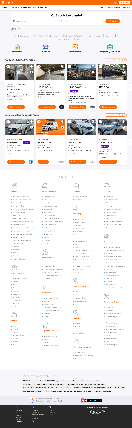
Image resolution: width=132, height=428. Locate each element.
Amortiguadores (49, 212)
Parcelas (16, 250)
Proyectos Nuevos (19, 259)
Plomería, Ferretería (112, 275)
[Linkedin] (100, 411)
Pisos (14, 285)
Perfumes (16, 339)
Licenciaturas (48, 304)
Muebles (16, 291)
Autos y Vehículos (49, 191)
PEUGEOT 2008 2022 (63, 388)
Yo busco (47, 278)
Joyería (15, 329)
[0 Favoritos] (8, 66)
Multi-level (109, 310)
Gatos (108, 203)
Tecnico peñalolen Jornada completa (86, 381)
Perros (108, 218)
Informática (79, 232)
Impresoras (79, 238)
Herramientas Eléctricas (114, 257)
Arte (76, 292)
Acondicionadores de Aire (84, 263)
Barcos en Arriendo (50, 266)
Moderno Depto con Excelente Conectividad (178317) (92, 388)
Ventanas (16, 303)
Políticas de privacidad (38, 414)
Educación (46, 292)
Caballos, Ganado (112, 200)
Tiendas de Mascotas (113, 209)
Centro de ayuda (125, 7)
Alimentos (109, 197)
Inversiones (110, 307)
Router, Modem (80, 253)
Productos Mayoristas (113, 314)
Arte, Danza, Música (51, 298)
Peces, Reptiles (111, 215)
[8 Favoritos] (39, 121)
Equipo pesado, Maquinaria (53, 222)
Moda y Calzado (18, 335)
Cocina (15, 282)
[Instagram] (93, 411)
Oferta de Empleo (81, 197)
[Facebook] (90, 411)
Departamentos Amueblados (23, 234)
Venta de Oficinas (19, 206)
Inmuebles (5, 7)
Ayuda (18, 413)
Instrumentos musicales (83, 295)
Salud (107, 342)
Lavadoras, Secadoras (82, 266)
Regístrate (19, 421)
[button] (31, 72)
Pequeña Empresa (112, 317)
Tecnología (77, 214)
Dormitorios (17, 294)
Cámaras (78, 225)
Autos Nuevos (49, 203)
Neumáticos (48, 234)
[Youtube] (103, 411)
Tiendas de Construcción (114, 288)
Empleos (76, 191)
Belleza (14, 320)
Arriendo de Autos (50, 206)
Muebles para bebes (51, 345)
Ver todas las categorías (52, 411)
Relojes (15, 342)
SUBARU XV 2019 (119, 388)
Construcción (110, 242)
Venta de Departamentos (22, 200)
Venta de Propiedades (21, 197)
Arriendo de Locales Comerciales (24, 228)
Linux (76, 244)
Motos (46, 200)
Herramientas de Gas (113, 263)
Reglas (34, 421)
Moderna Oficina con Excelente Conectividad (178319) (86, 384)
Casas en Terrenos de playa (22, 240)
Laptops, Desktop (81, 241)
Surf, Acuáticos (80, 333)
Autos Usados (49, 197)
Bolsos (15, 326)
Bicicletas (78, 324)
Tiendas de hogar (19, 300)
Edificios (16, 247)
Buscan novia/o (111, 212)
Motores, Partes (49, 231)
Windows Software (81, 260)
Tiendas (51, 414)
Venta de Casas (18, 203)
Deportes (77, 318)
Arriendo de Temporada (21, 231)
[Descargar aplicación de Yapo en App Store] (89, 400)
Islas (14, 253)
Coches (46, 339)
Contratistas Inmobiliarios (115, 250)
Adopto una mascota (113, 225)
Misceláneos (110, 253)
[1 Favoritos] (69, 66)
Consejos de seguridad (113, 7)
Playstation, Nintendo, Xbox (84, 250)
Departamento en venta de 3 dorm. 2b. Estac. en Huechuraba (44, 384)
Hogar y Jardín (17, 273)
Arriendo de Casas (19, 218)
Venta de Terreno (19, 212)
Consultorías (110, 326)
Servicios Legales (112, 345)
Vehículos (15, 7)
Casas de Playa (18, 237)
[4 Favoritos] (8, 121)
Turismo (108, 348)
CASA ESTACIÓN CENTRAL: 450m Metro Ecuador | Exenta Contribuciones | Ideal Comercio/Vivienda (57, 391)
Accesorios (48, 209)
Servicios (109, 278)
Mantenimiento (111, 285)
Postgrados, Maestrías (52, 310)
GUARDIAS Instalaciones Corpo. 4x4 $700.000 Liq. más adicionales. (46, 381)
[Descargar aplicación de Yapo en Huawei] (82, 400)
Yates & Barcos (48, 257)
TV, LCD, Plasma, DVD (82, 257)
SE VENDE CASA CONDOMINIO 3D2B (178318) (38, 388)
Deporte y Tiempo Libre (83, 327)
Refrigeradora (79, 269)
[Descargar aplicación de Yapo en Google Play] (98, 400)
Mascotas (108, 191)
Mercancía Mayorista (82, 347)
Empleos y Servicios (28, 7)
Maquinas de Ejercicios (83, 330)
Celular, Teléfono (80, 229)
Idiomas (46, 301)
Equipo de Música (50, 225)
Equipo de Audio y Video (83, 235)
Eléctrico (109, 269)
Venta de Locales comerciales (23, 209)
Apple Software (80, 222)
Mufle (46, 228)
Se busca (16, 297)
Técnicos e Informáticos (52, 307)
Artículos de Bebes (19, 278)
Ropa (14, 345)
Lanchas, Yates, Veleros (52, 272)
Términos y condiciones (35, 411)
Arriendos (16, 215)
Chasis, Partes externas (52, 218)
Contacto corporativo (19, 418)
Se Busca (47, 240)
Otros (15, 307)
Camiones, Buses (49, 215)
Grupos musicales (81, 301)
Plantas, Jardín (18, 288)
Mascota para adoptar (114, 222)
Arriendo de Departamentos (23, 222)
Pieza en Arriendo (19, 243)
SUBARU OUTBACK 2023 (103, 391)
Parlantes (78, 247)
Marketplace (43, 7)
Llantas (46, 237)
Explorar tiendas (100, 7)
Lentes (15, 332)
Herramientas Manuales (114, 260)
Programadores (111, 332)
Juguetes (47, 342)
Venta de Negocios (112, 323)
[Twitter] (97, 411)
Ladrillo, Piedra (111, 272)
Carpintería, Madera (113, 247)
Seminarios (47, 314)
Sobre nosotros (20, 410)
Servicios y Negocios (112, 302)
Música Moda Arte (81, 286)
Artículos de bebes (50, 336)
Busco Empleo (80, 200)
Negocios (16, 256)
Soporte (18, 415)
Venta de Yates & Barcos (52, 275)
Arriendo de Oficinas (20, 225)
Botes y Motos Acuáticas (53, 269)
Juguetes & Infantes (50, 331)
